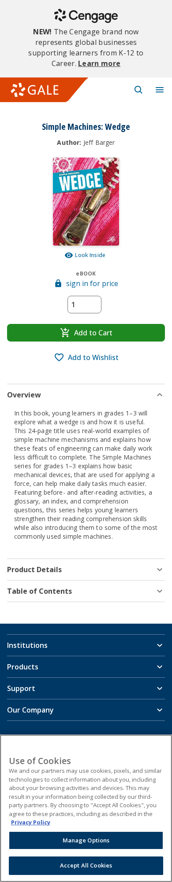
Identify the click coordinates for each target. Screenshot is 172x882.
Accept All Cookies (86, 865)
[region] (86, 808)
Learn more (99, 63)
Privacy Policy (30, 822)
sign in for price (92, 283)
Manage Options (86, 840)
